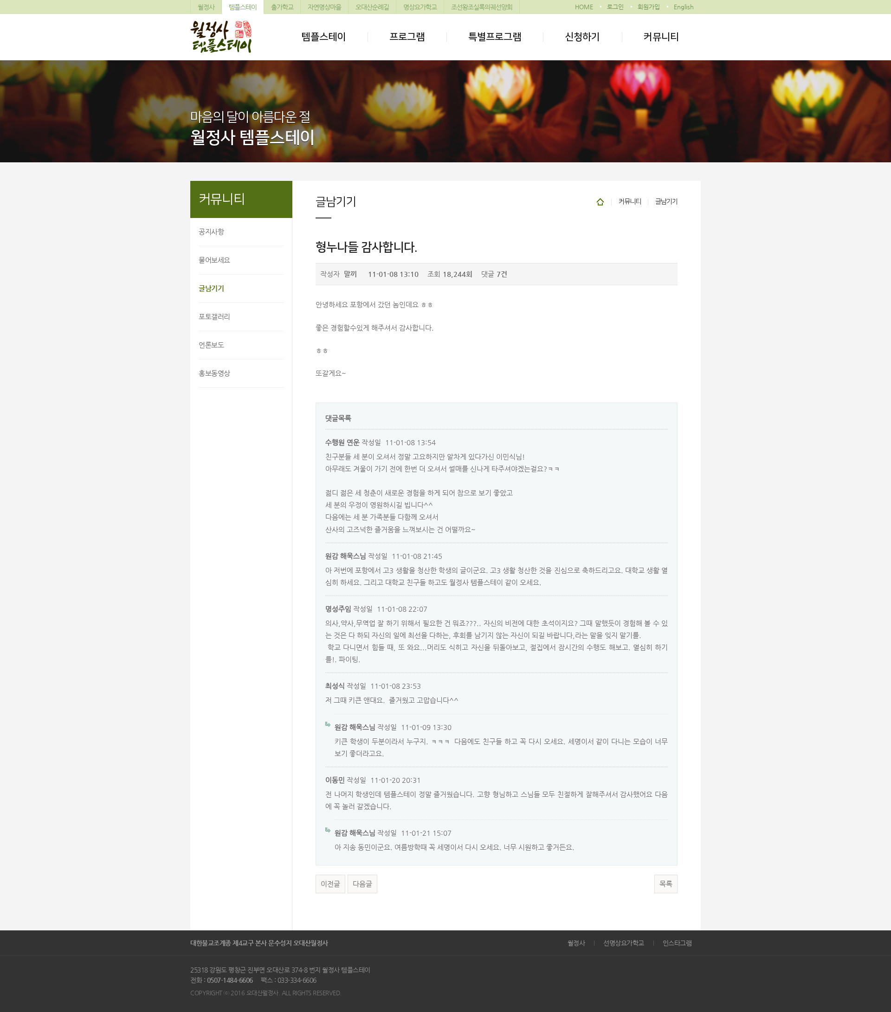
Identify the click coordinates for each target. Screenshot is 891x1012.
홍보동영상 (214, 373)
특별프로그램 (494, 37)
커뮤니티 (661, 37)
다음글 (362, 884)
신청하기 (582, 37)
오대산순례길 (372, 7)
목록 (665, 884)
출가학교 (282, 7)
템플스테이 (243, 7)
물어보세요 (214, 260)
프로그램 (407, 37)
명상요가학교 (420, 7)
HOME (584, 6)
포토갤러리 (214, 316)
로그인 (615, 6)
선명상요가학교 (623, 943)
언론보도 (211, 345)
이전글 (330, 884)
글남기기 (211, 288)
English (684, 6)
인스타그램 (677, 943)
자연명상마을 (324, 7)
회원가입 (649, 6)
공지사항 (211, 232)
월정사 (206, 7)
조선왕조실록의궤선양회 (481, 7)
